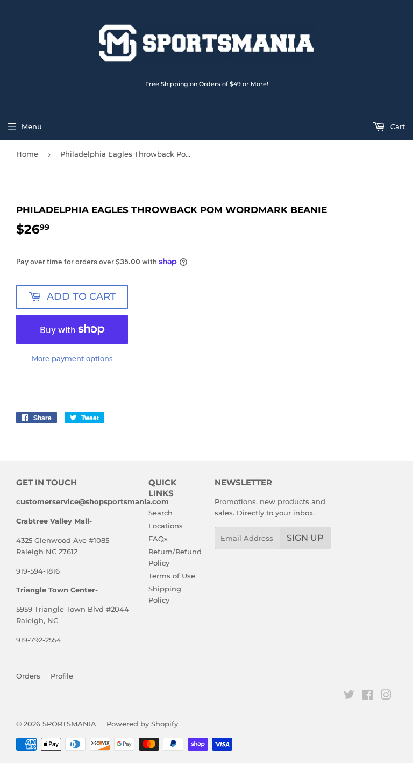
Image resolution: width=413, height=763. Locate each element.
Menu (32, 126)
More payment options (72, 358)
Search (160, 512)
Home (27, 154)
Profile (62, 676)
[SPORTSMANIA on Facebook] (367, 696)
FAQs (158, 538)
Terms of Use (171, 575)
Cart (396, 126)
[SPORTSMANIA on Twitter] (349, 696)
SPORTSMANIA (69, 723)
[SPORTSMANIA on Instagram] (386, 696)
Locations (165, 525)
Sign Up (305, 538)
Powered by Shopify (142, 723)
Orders (28, 676)
